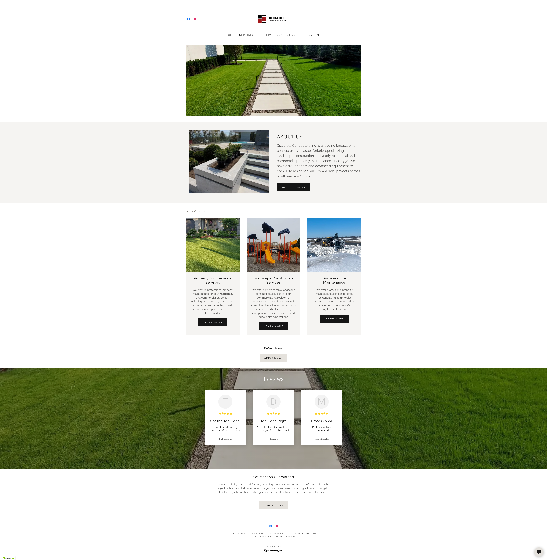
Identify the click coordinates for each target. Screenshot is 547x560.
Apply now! (273, 358)
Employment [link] (311, 35)
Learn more (213, 322)
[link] (188, 19)
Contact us (273, 505)
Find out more (293, 187)
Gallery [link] (265, 35)
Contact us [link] (286, 35)
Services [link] (246, 35)
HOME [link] (230, 35)
